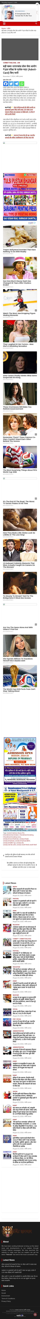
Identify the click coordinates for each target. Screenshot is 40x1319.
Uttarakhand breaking (26, 835)
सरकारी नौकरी (33, 845)
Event (15, 981)
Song (14, 910)
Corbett (16, 939)
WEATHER (16, 995)
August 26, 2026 (18, 895)
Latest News (10, 883)
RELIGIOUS (16, 924)
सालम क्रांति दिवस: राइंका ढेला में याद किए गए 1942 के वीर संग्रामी (24, 1012)
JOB (18, 63)
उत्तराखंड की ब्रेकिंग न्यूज (9, 843)
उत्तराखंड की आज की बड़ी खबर (11, 839)
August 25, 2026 (18, 964)
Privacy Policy (6, 1301)
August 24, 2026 (18, 1028)
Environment (6, 1296)
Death (15, 886)
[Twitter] (11, 83)
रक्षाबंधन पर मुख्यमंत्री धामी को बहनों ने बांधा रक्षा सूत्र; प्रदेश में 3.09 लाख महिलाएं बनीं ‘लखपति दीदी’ (24, 903)
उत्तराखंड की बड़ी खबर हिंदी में (22, 841)
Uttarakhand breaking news (12, 837)
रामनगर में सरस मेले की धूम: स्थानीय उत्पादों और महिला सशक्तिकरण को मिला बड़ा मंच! (24, 1023)
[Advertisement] (20, 716)
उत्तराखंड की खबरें (23, 839)
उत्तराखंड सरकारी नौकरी (23, 845)
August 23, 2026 (18, 1072)
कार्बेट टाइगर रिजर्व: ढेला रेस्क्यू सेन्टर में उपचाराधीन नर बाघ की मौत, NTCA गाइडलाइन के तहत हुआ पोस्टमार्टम (24, 943)
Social (15, 1009)
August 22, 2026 (18, 1116)
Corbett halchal (12, 833)
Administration (18, 1031)
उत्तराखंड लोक (20, 843)
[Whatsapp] (21, 83)
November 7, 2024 (9, 76)
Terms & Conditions (8, 1298)
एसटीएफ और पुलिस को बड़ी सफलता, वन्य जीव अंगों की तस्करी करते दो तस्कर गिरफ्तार (20, 856)
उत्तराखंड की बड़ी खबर (8, 841)
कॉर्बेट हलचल (19, 76)
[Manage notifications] (35, 1314)
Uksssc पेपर (20, 833)
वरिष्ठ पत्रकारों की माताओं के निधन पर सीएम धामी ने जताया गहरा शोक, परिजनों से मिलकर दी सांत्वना (24, 891)
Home (4, 1290)
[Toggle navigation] (4, 23)
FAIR (14, 1019)
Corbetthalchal (9, 63)
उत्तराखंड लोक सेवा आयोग (9, 845)
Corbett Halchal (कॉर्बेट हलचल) (22, 1309)
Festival (16, 898)
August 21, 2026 (18, 1165)
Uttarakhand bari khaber (11, 835)
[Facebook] (5, 83)
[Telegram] (16, 83)
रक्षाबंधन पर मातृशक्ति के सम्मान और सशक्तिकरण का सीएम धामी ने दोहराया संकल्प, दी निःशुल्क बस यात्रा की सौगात (24, 1067)
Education (16, 967)
